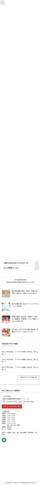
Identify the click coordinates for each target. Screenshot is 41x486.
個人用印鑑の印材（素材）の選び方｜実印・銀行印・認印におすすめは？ (25, 292)
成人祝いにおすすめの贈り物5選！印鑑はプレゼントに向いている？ (25, 330)
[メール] (4, 440)
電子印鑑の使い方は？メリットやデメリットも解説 (25, 305)
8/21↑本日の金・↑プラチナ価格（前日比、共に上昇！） (20, 368)
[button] (28, 377)
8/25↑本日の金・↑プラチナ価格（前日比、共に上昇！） (20, 353)
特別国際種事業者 (20, 280)
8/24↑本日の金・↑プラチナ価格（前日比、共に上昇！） (20, 361)
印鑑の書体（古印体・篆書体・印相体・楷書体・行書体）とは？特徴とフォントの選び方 (25, 319)
